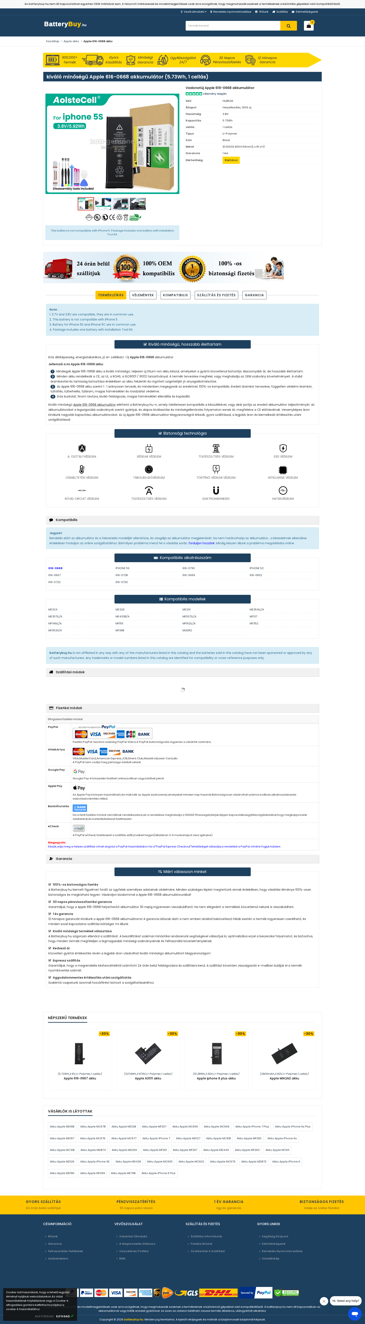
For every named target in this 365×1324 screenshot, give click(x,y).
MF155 (119, 623)
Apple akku (71, 41)
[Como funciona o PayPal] (256, 1293)
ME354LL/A (257, 609)
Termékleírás (111, 295)
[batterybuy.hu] (72, 28)
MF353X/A (55, 630)
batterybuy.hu (133, 1319)
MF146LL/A (55, 623)
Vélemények (143, 295)
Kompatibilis (175, 295)
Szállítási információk (206, 1236)
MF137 (253, 616)
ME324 (52, 609)
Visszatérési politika (134, 1251)
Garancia (254, 295)
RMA (122, 1259)
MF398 (120, 630)
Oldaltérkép (271, 1259)
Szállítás (282, 12)
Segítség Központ (275, 1236)
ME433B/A (122, 616)
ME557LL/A (189, 616)
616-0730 (188, 568)
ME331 (186, 609)
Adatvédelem (58, 1259)
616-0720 (122, 582)
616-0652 (256, 575)
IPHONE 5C (257, 568)
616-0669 (188, 575)
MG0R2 (187, 630)
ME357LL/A (55, 616)
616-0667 (54, 575)
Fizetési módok (201, 1244)
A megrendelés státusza (137, 1244)
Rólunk (263, 12)
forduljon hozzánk (201, 543)
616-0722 (54, 582)
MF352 (254, 623)
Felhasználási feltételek (65, 1251)
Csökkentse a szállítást (208, 1251)
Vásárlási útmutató (133, 1236)
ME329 (120, 609)
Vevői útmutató (194, 12)
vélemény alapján (215, 94)
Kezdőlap (52, 41)
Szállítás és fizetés (216, 295)
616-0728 (122, 575)
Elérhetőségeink (307, 12)
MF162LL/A (189, 623)
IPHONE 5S (122, 568)
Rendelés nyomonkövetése (232, 12)
